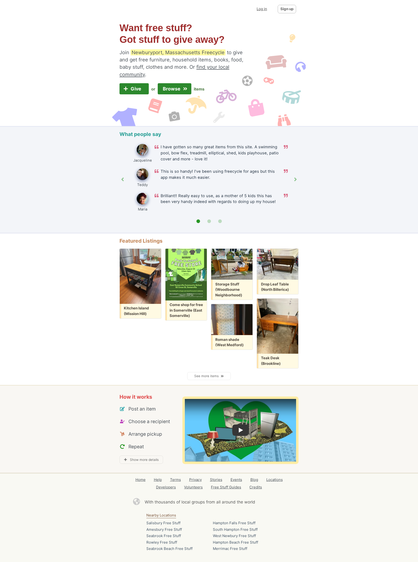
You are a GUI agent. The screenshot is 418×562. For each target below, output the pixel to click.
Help (158, 479)
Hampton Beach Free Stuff (235, 542)
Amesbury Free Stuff (164, 529)
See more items (207, 376)
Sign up (286, 9)
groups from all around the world (223, 502)
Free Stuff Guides (226, 487)
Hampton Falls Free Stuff (234, 523)
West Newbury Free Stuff (234, 535)
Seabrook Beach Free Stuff (169, 548)
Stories (216, 479)
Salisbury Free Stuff (163, 523)
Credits (255, 487)
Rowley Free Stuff (161, 542)
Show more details (143, 460)
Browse (172, 89)
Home (140, 479)
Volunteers (193, 487)
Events (236, 479)
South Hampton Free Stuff (235, 529)
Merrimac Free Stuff (230, 548)
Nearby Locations (161, 515)
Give (136, 89)
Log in (262, 9)
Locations (274, 479)
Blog (254, 479)
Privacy (195, 479)
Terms (175, 479)
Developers (166, 487)
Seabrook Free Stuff (163, 535)
